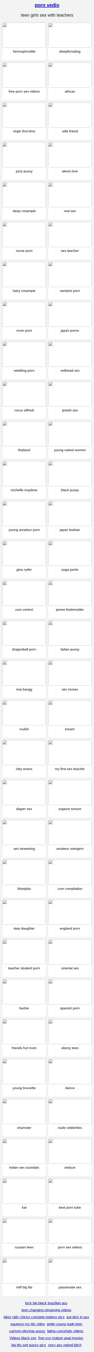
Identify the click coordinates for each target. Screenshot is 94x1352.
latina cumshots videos (65, 1331)
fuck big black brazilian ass (46, 1303)
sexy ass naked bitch (64, 1345)
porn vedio (47, 5)
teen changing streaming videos (46, 1310)
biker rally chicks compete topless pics (34, 1317)
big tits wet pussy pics (28, 1345)
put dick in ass (78, 1317)
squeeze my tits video (27, 1324)
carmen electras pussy (27, 1331)
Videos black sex (22, 1338)
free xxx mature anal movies (60, 1338)
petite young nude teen (64, 1324)
